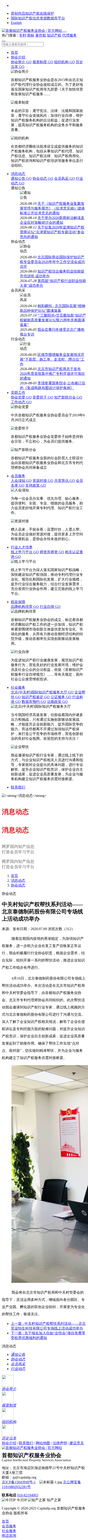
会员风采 (64, 178)
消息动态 (18, 174)
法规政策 (57, 702)
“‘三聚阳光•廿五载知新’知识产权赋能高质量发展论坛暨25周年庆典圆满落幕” (53, 320)
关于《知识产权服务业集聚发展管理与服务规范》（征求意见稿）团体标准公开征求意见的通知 (52, 208)
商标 (30, 35)
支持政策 (35, 485)
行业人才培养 (21, 547)
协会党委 (21, 397)
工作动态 (21, 402)
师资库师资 (52, 552)
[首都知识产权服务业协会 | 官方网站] (32, 31)
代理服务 (69, 35)
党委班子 (42, 397)
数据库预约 (34, 702)
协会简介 (21, 62)
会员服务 (18, 476)
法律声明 (60, 1443)
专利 (22, 35)
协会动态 (42, 178)
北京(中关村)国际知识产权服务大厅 (42, 692)
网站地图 (43, 1443)
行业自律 (50, 607)
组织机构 (64, 62)
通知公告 (21, 178)
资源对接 (42, 481)
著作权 (40, 35)
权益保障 (18, 602)
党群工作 (18, 392)
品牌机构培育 (25, 607)
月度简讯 (64, 481)
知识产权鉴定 (36, 697)
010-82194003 (27, 1495)
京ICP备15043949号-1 (19, 1482)
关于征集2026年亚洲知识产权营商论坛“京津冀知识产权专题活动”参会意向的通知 (52, 232)
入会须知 (21, 481)
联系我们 (18, 787)
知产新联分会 (68, 397)
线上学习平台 (25, 552)
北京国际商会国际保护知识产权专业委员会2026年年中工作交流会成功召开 (52, 261)
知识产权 (54, 35)
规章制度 (42, 62)
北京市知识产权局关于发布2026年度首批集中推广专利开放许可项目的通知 (52, 373)
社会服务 (18, 687)
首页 (14, 52)
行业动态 (18, 1369)
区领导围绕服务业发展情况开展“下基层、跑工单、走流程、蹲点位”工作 (52, 359)
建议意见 (76, 1443)
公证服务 (61, 697)
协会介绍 (18, 57)
